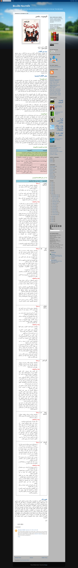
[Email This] (18, 524)
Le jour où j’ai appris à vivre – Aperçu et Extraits (55, 148)
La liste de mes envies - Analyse (56, 151)
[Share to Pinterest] (22, 524)
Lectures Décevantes (54, 150)
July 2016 (54, 204)
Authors (51, 167)
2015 (52, 216)
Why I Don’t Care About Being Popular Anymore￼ (56, 262)
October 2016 (55, 200)
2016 (52, 193)
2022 (52, 184)
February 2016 (55, 212)
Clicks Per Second (38, 533)
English (51, 160)
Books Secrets (21, 6)
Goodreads (53, 252)
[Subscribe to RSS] (52, 73)
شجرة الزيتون (52, 78)
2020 (52, 187)
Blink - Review (52, 87)
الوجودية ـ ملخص (55, 198)
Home (31, 557)
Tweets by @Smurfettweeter (55, 66)
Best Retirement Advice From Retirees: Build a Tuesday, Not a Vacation (56, 256)
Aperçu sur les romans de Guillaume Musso (55, 86)
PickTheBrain (54, 260)
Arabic (51, 158)
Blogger (45, 564)
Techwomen (52, 176)
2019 (52, 188)
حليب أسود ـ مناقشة (53, 83)
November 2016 (55, 196)
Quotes (51, 170)
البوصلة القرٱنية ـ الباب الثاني (55, 90)
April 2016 (54, 209)
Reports (51, 173)
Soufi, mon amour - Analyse (55, 94)
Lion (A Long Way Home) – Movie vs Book (58, 106)
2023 (52, 182)
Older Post (44, 557)
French (51, 161)
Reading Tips (52, 172)
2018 (52, 190)
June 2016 (54, 206)
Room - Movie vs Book (54, 82)
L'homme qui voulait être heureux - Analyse (59, 113)
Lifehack (53, 254)
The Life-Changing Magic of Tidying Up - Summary (55, 80)
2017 (52, 192)
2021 (52, 185)
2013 (52, 219)
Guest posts (52, 169)
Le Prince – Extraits (53, 154)
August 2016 (54, 203)
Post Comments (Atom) (24, 560)
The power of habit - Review (55, 93)
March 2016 (54, 211)
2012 (52, 221)
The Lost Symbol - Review (55, 91)
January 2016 (55, 214)
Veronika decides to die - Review (59, 139)
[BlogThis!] (19, 524)
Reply (19, 536)
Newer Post (18, 557)
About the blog (53, 166)
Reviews (51, 175)
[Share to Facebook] (21, 524)
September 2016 (55, 201)
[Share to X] (20, 524)
